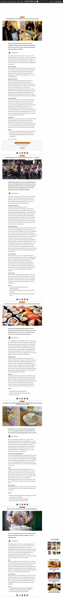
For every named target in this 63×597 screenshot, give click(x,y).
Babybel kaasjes (28, 441)
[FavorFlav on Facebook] (56, 2)
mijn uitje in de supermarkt (18, 446)
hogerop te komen (14, 281)
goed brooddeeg (27, 544)
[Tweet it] (20, 153)
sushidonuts (12, 328)
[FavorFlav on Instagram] (58, 2)
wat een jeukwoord (14, 260)
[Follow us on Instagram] (22, 153)
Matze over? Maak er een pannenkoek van (18, 500)
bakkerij (22, 566)
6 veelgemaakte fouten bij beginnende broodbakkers (21, 587)
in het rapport (25, 238)
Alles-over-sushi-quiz (14, 394)
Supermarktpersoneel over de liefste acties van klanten (21, 132)
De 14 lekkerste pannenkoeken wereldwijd (18, 498)
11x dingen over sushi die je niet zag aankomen (19, 393)
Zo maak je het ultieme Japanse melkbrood (18, 591)
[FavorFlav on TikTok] (59, 2)
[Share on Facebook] (17, 153)
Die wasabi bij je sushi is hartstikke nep (18, 391)
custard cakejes (19, 441)
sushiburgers (18, 328)
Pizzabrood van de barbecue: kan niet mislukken (20, 589)
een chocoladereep (12, 76)
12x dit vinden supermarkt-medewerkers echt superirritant (22, 131)
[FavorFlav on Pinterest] (61, 2)
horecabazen (23, 201)
